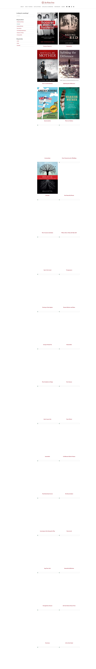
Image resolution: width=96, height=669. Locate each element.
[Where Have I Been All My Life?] (69, 215)
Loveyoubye (47, 158)
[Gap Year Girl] (47, 551)
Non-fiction (19, 28)
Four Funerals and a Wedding (69, 158)
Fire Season (69, 382)
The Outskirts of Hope (47, 382)
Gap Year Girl (47, 568)
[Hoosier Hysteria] (47, 28)
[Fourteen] (47, 625)
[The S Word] (69, 402)
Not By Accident (69, 493)
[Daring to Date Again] (47, 290)
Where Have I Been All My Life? (69, 232)
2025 (18, 41)
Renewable (69, 344)
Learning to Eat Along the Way (47, 531)
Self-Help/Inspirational (21, 30)
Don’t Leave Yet (47, 419)
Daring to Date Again (47, 307)
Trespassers (69, 270)
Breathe (47, 195)
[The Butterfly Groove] (47, 476)
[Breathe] (47, 178)
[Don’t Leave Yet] (47, 402)
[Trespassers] (69, 252)
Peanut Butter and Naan (69, 307)
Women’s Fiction (20, 32)
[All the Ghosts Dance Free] (69, 588)
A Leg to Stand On (47, 344)
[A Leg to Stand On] (47, 327)
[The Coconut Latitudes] (47, 215)
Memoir (18, 24)
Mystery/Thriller (20, 26)
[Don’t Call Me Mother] (47, 66)
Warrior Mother (69, 120)
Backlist (18, 45)
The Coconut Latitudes (47, 232)
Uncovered (69, 531)
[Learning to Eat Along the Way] (47, 513)
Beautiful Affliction (69, 568)
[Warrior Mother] (69, 103)
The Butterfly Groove (47, 493)
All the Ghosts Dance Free (69, 605)
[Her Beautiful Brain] (69, 178)
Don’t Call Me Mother (47, 83)
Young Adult (19, 34)
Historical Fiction (20, 21)
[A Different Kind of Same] (69, 439)
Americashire (47, 120)
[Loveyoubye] (47, 140)
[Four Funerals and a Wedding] (69, 140)
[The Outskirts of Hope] (47, 364)
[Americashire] (47, 103)
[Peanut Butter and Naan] (69, 290)
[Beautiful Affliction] (69, 551)
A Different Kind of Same (69, 456)
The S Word (69, 419)
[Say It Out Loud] (47, 252)
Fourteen (47, 643)
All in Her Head (69, 643)
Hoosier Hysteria (47, 46)
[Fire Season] (69, 364)
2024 (18, 43)
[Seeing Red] (69, 28)
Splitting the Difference (69, 83)
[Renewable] (69, 327)
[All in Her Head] (69, 625)
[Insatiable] (47, 439)
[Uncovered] (69, 513)
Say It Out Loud (47, 270)
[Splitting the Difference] (69, 66)
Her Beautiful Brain (69, 195)
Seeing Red (69, 46)
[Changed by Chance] (47, 588)
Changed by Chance (47, 605)
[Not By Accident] (69, 476)
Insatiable (47, 456)
